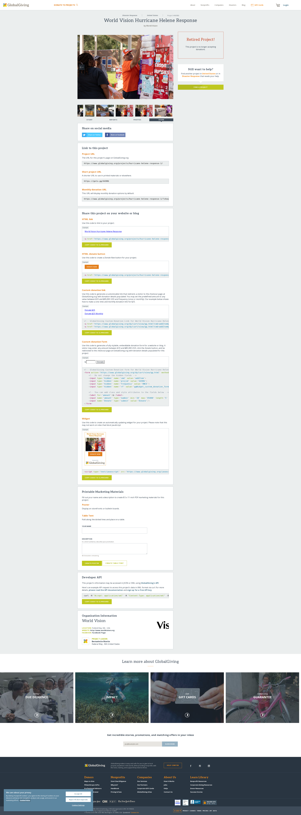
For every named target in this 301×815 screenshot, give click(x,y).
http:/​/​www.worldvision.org (102, 630)
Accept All (78, 794)
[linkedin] (209, 765)
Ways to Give (89, 781)
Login (286, 5)
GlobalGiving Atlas (144, 792)
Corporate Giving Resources (201, 785)
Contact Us (168, 792)
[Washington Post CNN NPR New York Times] (117, 802)
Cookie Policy (25, 800)
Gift (259, 5)
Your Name (86, 526)
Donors (88, 777)
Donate (64, 5)
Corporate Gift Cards (145, 788)
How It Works (169, 781)
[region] (48, 800)
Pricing (205, 811)
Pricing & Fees (116, 792)
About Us (170, 777)
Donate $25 (90, 310)
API (211, 811)
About (192, 5)
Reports (113, 120)
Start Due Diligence (118, 781)
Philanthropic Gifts (91, 785)
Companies (219, 5)
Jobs (165, 785)
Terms (199, 811)
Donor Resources (197, 788)
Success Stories (196, 792)
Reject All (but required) (78, 800)
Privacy (186, 811)
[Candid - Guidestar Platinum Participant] (186, 802)
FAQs (166, 788)
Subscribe (170, 744)
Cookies (193, 811)
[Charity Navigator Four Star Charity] (179, 802)
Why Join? (114, 785)
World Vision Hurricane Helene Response (103, 231)
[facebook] (190, 765)
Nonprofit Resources (198, 781)
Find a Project (201, 87)
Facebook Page (99, 633)
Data (215, 811)
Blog (243, 5)
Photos (137, 120)
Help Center (173, 765)
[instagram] (200, 765)
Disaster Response (130, 15)
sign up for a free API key (139, 590)
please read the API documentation (106, 590)
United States (152, 15)
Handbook (115, 788)
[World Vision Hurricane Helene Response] (95, 444)
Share (161, 120)
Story (89, 120)
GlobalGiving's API (150, 583)
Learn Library (199, 777)
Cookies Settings (78, 805)
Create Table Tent (114, 563)
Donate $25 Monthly (94, 313)
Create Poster (92, 563)
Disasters (232, 5)
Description (87, 539)
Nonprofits (205, 5)
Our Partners (142, 785)
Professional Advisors (92, 788)
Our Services (142, 781)
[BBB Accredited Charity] (196, 802)
